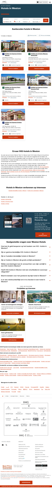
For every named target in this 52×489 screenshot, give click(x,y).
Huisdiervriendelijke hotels (41, 367)
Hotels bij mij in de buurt (6, 367)
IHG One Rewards (44, 167)
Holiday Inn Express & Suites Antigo (13, 123)
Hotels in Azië (12, 373)
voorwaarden (13, 476)
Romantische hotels (5, 350)
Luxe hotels (16, 367)
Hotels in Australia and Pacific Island (26, 373)
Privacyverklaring (21, 477)
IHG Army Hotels (39, 452)
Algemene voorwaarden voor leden (41, 457)
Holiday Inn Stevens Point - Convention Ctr (13, 88)
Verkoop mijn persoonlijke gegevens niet (41, 462)
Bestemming (6, 19)
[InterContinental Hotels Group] (4, 2)
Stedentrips (3, 349)
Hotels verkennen (39, 444)
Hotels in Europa (4, 373)
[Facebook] (3, 445)
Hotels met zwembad (45, 349)
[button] (50, 2)
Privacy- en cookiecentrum (25, 460)
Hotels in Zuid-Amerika (10, 375)
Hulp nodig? (21, 450)
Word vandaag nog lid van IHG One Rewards (18, 171)
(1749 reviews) (13, 62)
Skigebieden (14, 350)
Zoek (45, 20)
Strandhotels (3, 355)
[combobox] (8, 21)
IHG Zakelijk (21, 456)
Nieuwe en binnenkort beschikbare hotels (28, 349)
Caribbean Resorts (12, 355)
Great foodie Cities (11, 349)
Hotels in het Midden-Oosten (24, 375)
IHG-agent (37, 448)
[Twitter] (6, 445)
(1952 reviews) (13, 97)
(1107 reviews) (39, 97)
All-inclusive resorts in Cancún (36, 355)
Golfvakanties (47, 350)
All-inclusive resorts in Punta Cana (35, 357)
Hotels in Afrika (37, 375)
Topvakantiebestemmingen (27, 367)
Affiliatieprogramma (23, 448)
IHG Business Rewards (40, 450)
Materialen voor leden (40, 454)
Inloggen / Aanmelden (43, 2)
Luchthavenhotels (22, 350)
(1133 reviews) (13, 131)
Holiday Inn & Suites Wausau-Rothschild (39, 54)
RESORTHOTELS (32, 350)
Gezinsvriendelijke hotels (6, 361)
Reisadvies (21, 452)
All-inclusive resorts (23, 355)
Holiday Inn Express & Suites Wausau (13, 54)
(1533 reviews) (39, 62)
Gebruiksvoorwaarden (40, 459)
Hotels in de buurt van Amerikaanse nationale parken (27, 361)
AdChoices (21, 458)
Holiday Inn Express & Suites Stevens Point (39, 88)
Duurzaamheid (22, 454)
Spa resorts (40, 350)
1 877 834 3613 (18, 466)
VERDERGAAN (26, 482)
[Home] (2, 396)
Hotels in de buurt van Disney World (21, 363)
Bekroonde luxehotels (5, 369)
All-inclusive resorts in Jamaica (18, 357)
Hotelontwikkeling (39, 446)
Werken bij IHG (22, 444)
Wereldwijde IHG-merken (24, 446)
